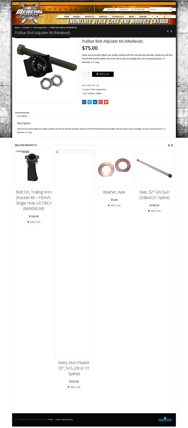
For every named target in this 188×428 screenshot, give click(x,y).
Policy (50, 419)
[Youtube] (157, 16)
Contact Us (124, 9)
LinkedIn (95, 102)
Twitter (89, 102)
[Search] (170, 9)
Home (66, 16)
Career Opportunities (64, 419)
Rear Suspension (98, 89)
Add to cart (104, 74)
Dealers (143, 16)
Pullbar (98, 93)
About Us (111, 9)
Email (106, 102)
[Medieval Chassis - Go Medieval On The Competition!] (29, 13)
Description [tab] (22, 116)
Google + (100, 102)
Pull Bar (90, 93)
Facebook (84, 102)
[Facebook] (152, 16)
